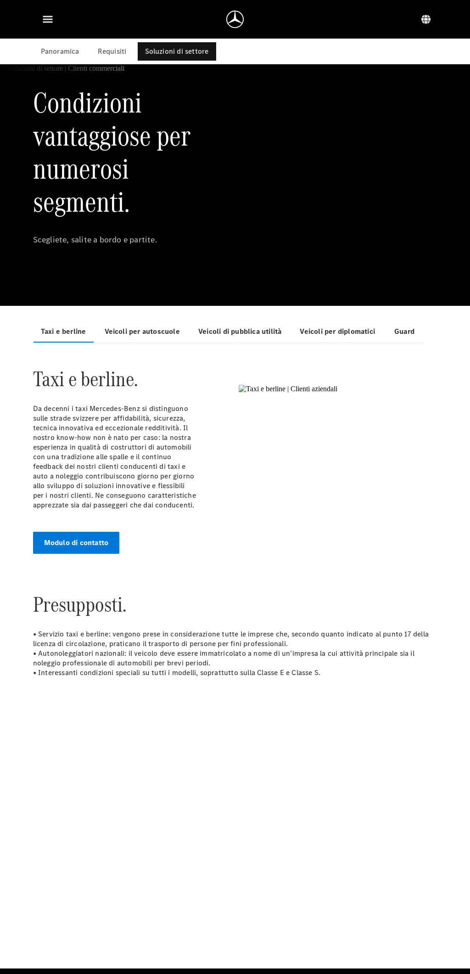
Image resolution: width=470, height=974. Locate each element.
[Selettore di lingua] (426, 19)
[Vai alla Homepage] (235, 19)
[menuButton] (47, 19)
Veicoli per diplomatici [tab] (337, 331)
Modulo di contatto (76, 542)
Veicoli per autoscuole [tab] (142, 331)
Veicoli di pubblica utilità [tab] (239, 331)
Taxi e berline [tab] (63, 331)
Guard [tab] (404, 331)
